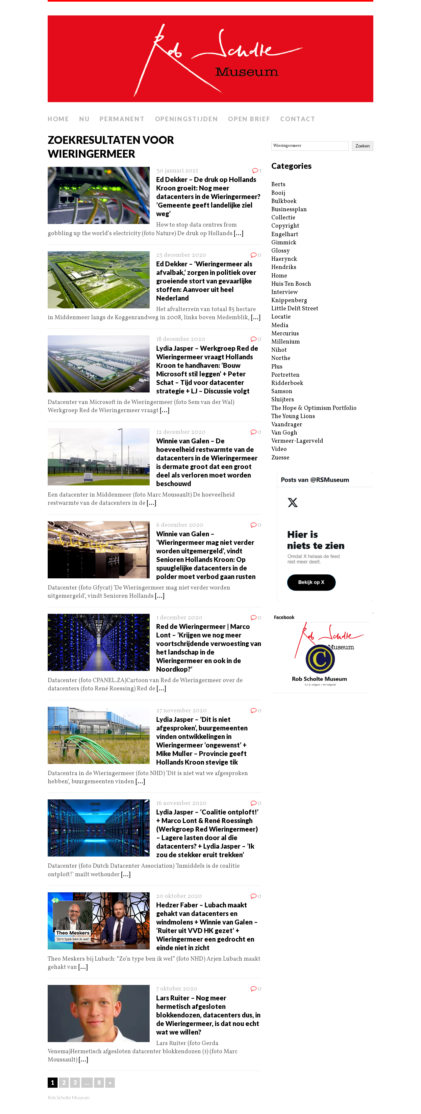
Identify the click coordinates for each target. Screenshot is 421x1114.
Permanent (122, 119)
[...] (238, 234)
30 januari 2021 (177, 171)
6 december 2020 (179, 525)
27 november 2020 (181, 711)
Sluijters (282, 400)
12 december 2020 (181, 432)
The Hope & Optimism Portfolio (314, 408)
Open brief (249, 119)
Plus (277, 367)
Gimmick (283, 243)
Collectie (283, 218)
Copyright (285, 226)
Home (58, 119)
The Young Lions (293, 416)
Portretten (285, 375)
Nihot (279, 350)
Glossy (280, 251)
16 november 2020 (181, 803)
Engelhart (284, 235)
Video (279, 449)
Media (279, 326)
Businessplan (289, 210)
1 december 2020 (179, 618)
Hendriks (283, 267)
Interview (284, 292)
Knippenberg (289, 301)
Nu (84, 119)
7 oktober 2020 (176, 989)
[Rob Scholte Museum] (210, 57)
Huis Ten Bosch (291, 284)
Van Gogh (284, 433)
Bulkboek (284, 201)
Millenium (285, 342)
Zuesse (280, 458)
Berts (278, 185)
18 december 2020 (180, 339)
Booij (278, 193)
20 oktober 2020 (179, 896)
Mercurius (285, 334)
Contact (297, 119)
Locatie (281, 317)
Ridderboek (287, 383)
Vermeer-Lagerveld (297, 441)
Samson (281, 392)
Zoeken (363, 146)
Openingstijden (186, 119)
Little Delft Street (294, 309)
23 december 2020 (181, 255)
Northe (280, 358)
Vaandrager (286, 425)
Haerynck (284, 259)
